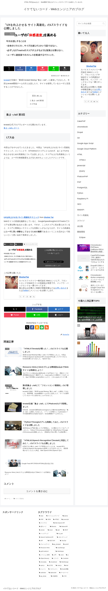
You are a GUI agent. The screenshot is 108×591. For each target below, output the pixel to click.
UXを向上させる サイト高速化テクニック (21, 217)
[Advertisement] (13, 519)
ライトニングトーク (31, 244)
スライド (19, 244)
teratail (6, 80)
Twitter (25, 290)
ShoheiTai (24, 277)
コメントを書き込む (37, 491)
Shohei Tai (48, 217)
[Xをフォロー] (20, 296)
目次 (34, 96)
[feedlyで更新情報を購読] (30, 296)
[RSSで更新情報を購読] (33, 296)
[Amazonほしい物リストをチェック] (27, 296)
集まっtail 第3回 (38, 100)
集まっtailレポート (11, 128)
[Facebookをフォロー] (23, 296)
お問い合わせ (60, 288)
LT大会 (34, 104)
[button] (64, 68)
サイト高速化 (10, 244)
